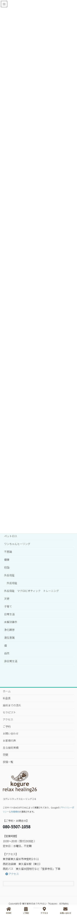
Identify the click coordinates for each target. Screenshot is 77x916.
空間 (5, 754)
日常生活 (9, 614)
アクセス (8, 719)
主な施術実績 (11, 747)
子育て (8, 606)
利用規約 (15, 811)
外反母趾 (9, 575)
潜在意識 (9, 637)
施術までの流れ (12, 705)
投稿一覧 (8, 762)
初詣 (6, 567)
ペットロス (10, 536)
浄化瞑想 (9, 630)
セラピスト (9, 712)
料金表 (7, 698)
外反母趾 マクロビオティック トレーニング (31, 591)
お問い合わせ (11, 733)
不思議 (8, 551)
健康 (6, 559)
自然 (6, 653)
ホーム (7, 691)
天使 (6, 598)
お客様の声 (9, 740)
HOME (8, 913)
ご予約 (7, 726)
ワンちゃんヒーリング (17, 544)
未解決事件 (10, 622)
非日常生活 (10, 661)
